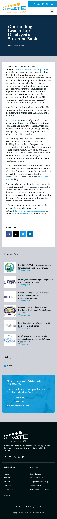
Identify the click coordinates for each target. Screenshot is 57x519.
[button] (52, 11)
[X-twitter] (43, 4)
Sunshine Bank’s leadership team (31, 69)
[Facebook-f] (34, 4)
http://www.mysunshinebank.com (29, 211)
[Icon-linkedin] (51, 4)
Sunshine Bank (13, 120)
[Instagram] (47, 4)
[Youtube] (38, 4)
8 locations (25, 214)
